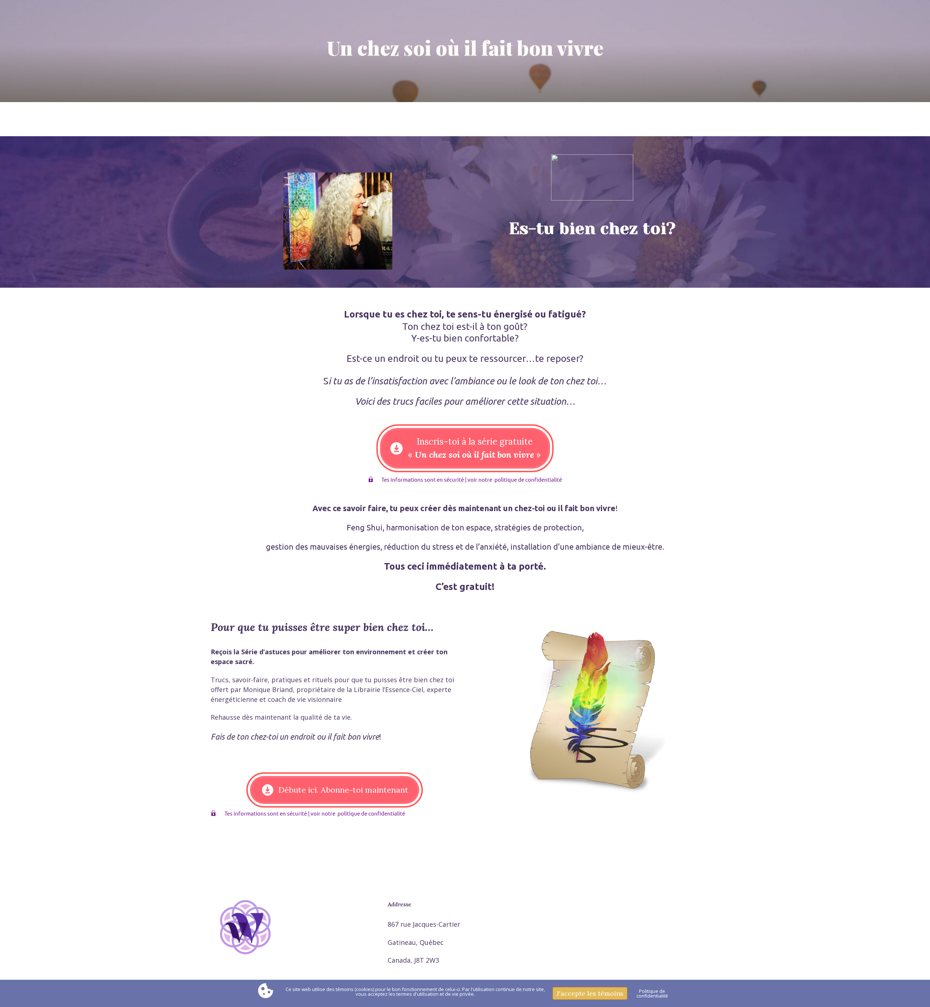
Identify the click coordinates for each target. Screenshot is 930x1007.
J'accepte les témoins (590, 993)
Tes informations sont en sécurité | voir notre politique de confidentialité (469, 479)
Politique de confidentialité (652, 993)
